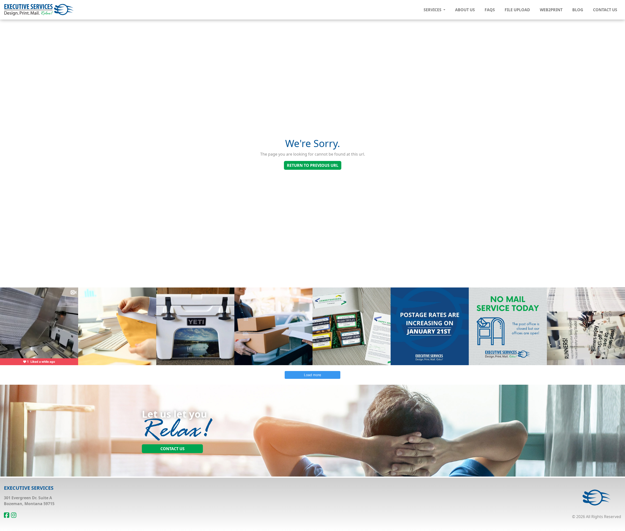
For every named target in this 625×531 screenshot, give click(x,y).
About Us (465, 9)
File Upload (517, 9)
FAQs (490, 9)
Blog (577, 9)
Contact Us (605, 9)
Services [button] (433, 9)
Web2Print (551, 9)
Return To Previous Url (312, 165)
